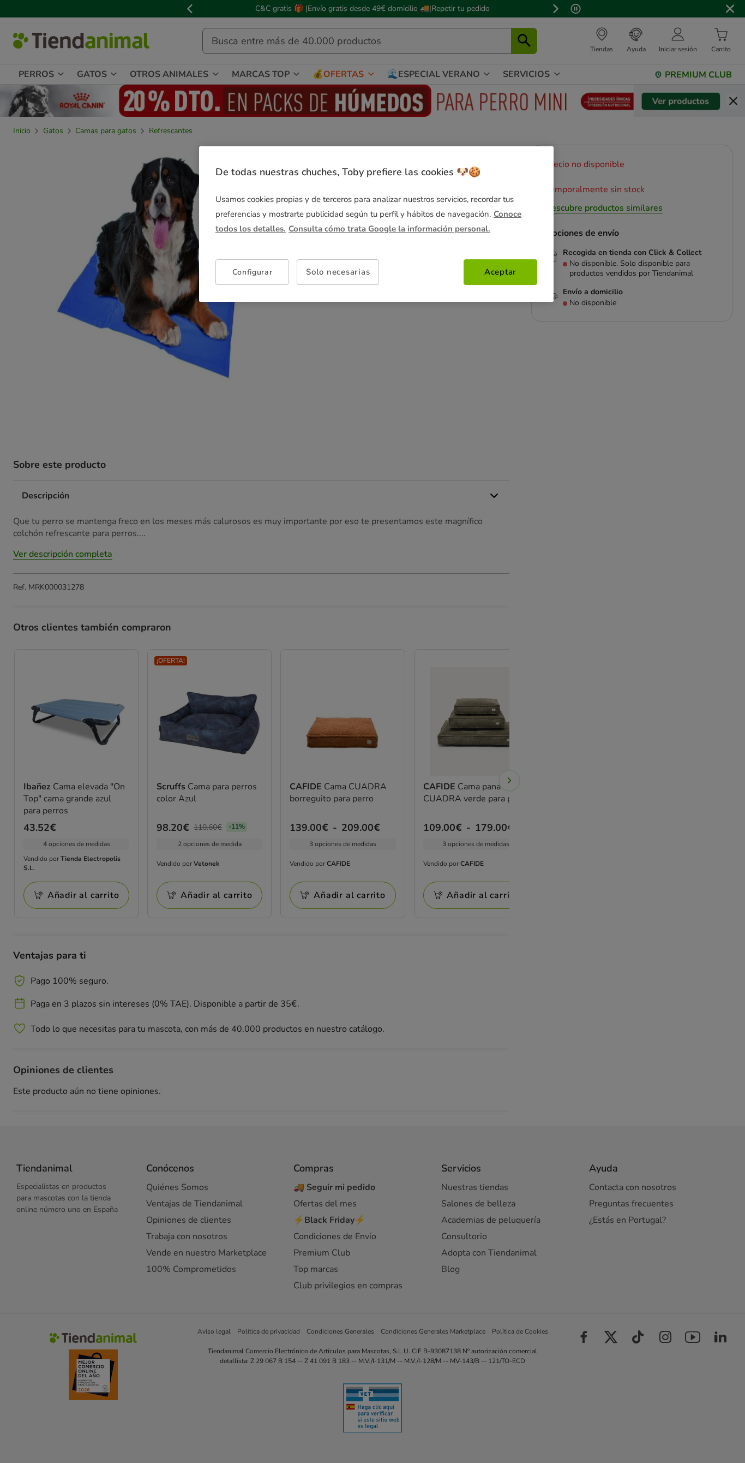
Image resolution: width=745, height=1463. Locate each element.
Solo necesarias (338, 271)
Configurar (252, 272)
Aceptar (500, 271)
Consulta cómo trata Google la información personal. (389, 228)
